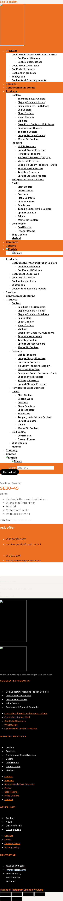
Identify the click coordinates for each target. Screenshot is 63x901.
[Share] (28, 894)
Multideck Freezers (29, 161)
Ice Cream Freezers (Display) (34, 157)
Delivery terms (14, 825)
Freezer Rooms (26, 230)
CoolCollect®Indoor (29, 58)
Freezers (17, 142)
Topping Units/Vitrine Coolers (34, 208)
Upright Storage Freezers (32, 175)
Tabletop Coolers (28, 131)
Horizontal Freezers (29, 153)
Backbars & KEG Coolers (31, 98)
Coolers (16, 94)
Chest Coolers (26, 113)
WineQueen (18, 76)
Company (12, 242)
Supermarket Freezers (30, 168)
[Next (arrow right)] (16, 899)
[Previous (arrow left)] (5, 899)
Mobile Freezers (27, 146)
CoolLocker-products (24, 72)
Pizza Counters (26, 197)
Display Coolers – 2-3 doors (33, 106)
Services (11, 84)
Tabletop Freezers (28, 172)
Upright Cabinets (27, 212)
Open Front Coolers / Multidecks (36, 124)
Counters (23, 194)
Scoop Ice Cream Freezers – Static (37, 164)
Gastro (15, 183)
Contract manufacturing (20, 87)
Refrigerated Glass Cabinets (28, 179)
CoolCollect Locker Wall (25, 65)
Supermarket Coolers (30, 128)
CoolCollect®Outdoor (30, 61)
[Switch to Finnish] (17, 253)
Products (11, 51)
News (9, 822)
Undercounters (26, 201)
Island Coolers (26, 117)
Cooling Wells (25, 190)
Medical (16, 238)
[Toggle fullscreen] (16, 894)
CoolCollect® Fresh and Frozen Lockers (34, 54)
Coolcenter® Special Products (22, 707)
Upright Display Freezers (31, 150)
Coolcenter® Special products (29, 80)
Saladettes (24, 205)
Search (12, 467)
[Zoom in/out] (5, 894)
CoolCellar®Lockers (23, 69)
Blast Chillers (25, 186)
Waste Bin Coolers (28, 139)
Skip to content (8, 1)
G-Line (21, 216)
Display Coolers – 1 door (31, 102)
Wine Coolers (19, 234)
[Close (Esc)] (39, 894)
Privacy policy (13, 829)
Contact (11, 245)
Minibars (22, 120)
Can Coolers (24, 109)
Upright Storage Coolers (31, 135)
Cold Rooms (19, 223)
